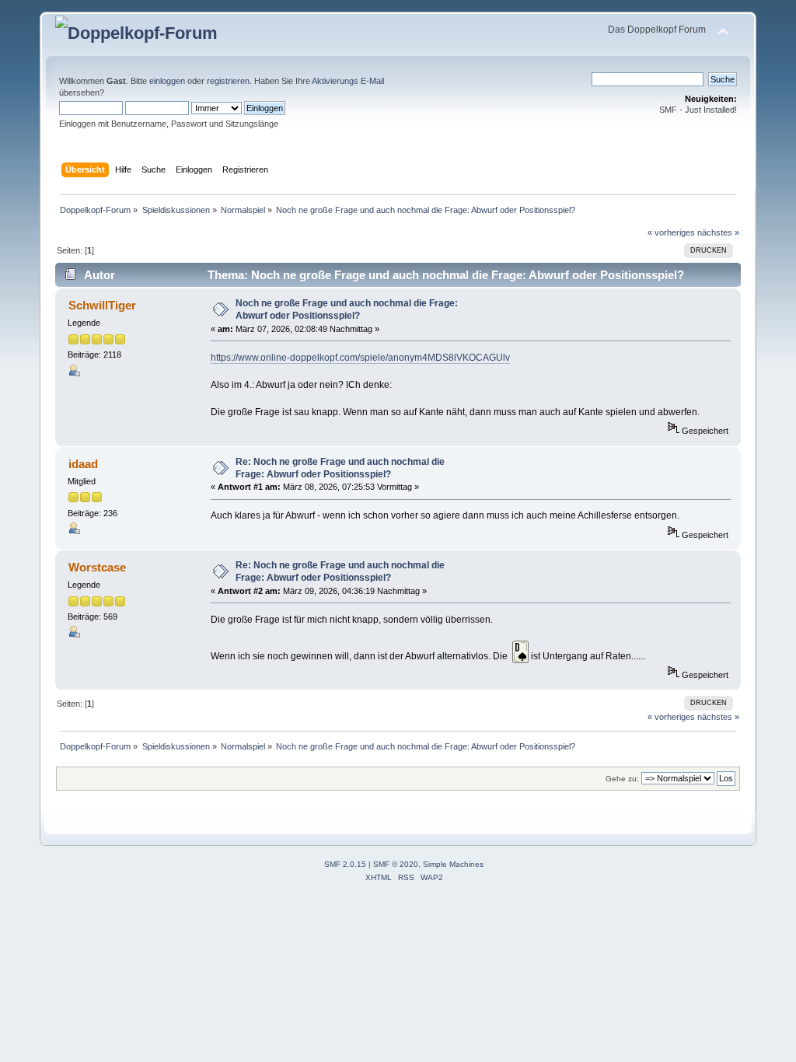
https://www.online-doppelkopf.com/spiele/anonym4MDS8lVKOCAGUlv (360, 357)
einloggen (167, 81)
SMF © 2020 (395, 864)
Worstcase (97, 567)
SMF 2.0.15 (345, 864)
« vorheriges (671, 232)
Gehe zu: (622, 778)
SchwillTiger (102, 305)
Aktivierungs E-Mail (348, 81)
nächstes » (718, 232)
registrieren (228, 81)
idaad (83, 463)
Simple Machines (453, 864)
